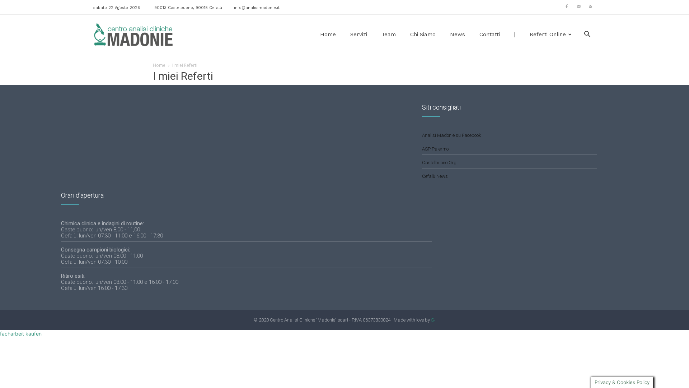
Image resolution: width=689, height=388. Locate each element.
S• (433, 320)
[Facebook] (566, 6)
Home (328, 34)
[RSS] (590, 6)
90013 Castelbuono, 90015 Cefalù (188, 7)
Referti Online (548, 34)
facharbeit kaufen (21, 334)
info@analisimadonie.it (257, 7)
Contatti (489, 34)
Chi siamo (423, 34)
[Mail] (578, 6)
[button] (587, 35)
